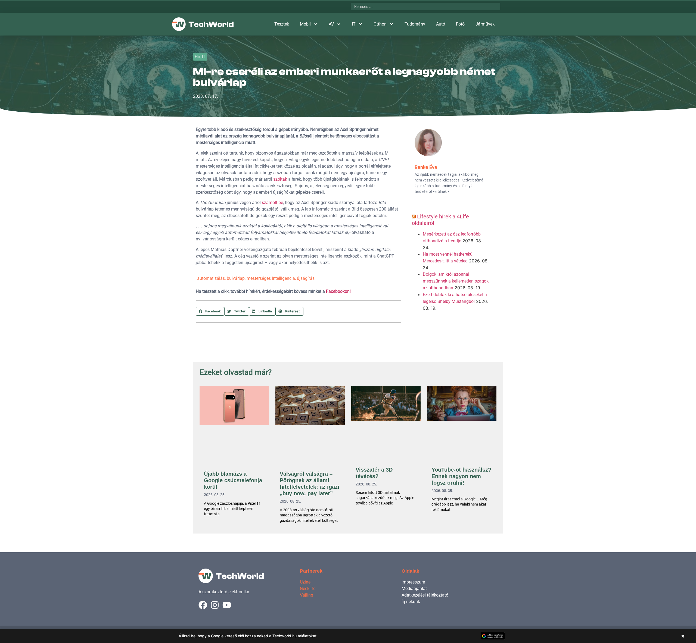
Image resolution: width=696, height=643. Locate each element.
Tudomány (415, 24)
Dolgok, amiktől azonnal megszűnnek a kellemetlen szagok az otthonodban (456, 281)
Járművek (485, 24)
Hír (197, 56)
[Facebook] (202, 605)
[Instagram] (214, 605)
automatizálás (211, 278)
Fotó (460, 24)
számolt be (272, 202)
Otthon (380, 24)
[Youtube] (226, 605)
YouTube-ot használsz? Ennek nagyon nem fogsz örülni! (461, 476)
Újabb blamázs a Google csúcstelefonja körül (233, 480)
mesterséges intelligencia (271, 278)
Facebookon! (338, 291)
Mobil (305, 24)
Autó (440, 24)
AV (331, 24)
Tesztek (281, 24)
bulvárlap (236, 278)
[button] (210, 311)
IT (354, 24)
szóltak (280, 179)
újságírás (306, 278)
